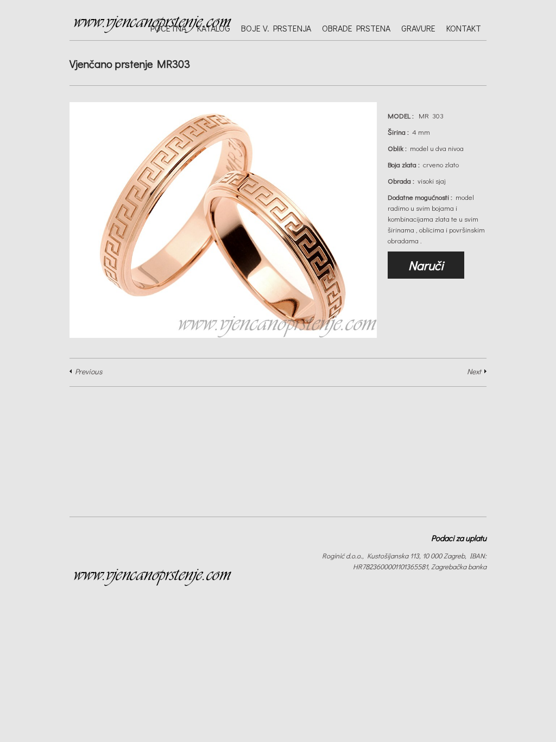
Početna (168, 28)
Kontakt (463, 28)
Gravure (418, 28)
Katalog (213, 28)
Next (474, 371)
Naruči (426, 265)
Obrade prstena (356, 28)
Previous (88, 371)
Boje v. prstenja (276, 28)
